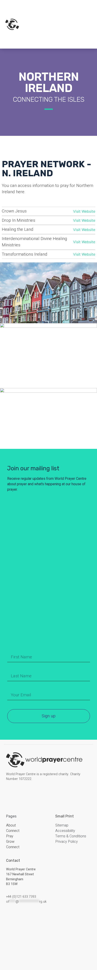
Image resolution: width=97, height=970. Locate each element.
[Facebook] (9, 792)
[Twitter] (24, 792)
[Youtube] (31, 792)
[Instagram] (17, 792)
